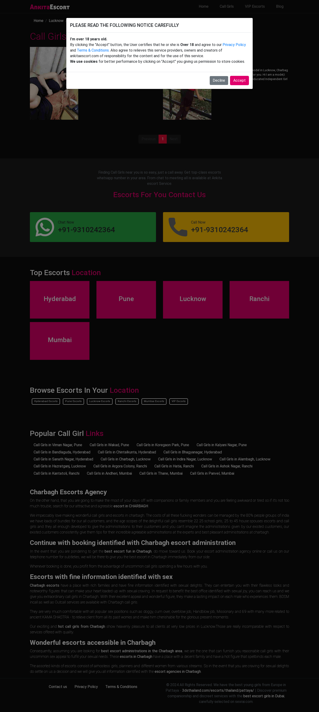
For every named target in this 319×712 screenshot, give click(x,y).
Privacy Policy (234, 44)
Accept (239, 80)
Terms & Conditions (93, 50)
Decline (219, 80)
